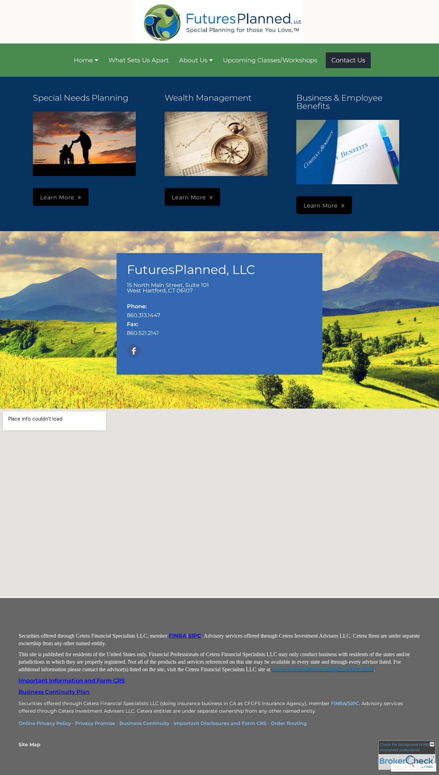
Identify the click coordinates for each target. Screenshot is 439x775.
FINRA (178, 636)
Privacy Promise (95, 723)
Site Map (29, 744)
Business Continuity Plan (54, 692)
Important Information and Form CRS (72, 680)
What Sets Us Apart (138, 60)
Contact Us (348, 60)
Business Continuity (144, 723)
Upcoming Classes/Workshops (270, 60)
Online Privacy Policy (45, 723)
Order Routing (289, 723)
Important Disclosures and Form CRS (220, 723)
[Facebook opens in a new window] (134, 351)
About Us (193, 60)
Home (83, 60)
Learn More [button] (189, 197)
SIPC (194, 636)
